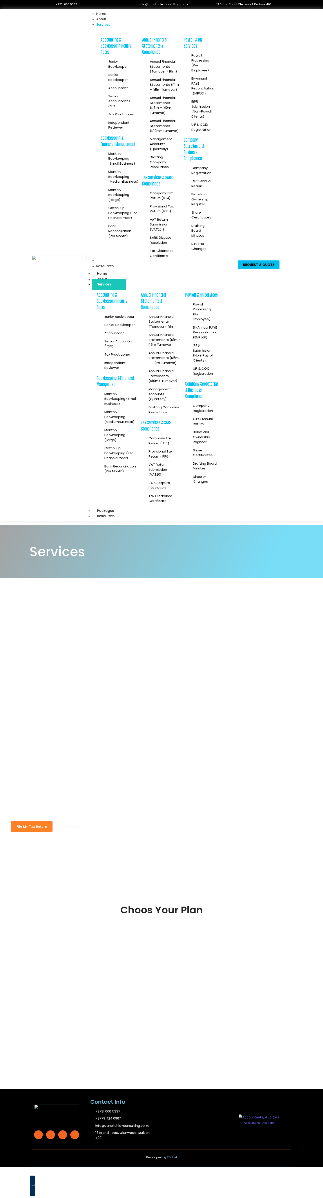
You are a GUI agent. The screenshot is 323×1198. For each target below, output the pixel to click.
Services (104, 284)
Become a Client (71, 826)
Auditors (268, 1122)
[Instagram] (50, 1134)
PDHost (172, 1157)
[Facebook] (38, 1134)
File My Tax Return (31, 826)
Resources (106, 516)
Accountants (252, 1122)
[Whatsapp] (74, 1134)
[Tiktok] (62, 1134)
